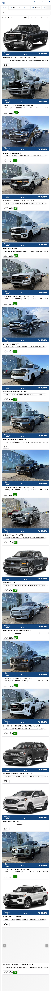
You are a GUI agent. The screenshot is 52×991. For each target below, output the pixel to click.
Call (43, 4)
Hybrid (42, 17)
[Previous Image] (4, 38)
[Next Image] (47, 38)
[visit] (34, 1)
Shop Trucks (11, 17)
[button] (34, 2)
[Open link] (18, 60)
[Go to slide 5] (30, 102)
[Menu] (49, 2)
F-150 (25, 17)
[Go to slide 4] (28, 102)
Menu (49, 4)
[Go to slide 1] (24, 54)
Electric (36, 17)
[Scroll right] (49, 8)
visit (34, 4)
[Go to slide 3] (26, 102)
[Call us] (43, 1)
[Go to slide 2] (27, 54)
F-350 (31, 17)
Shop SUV (19, 17)
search (39, 4)
